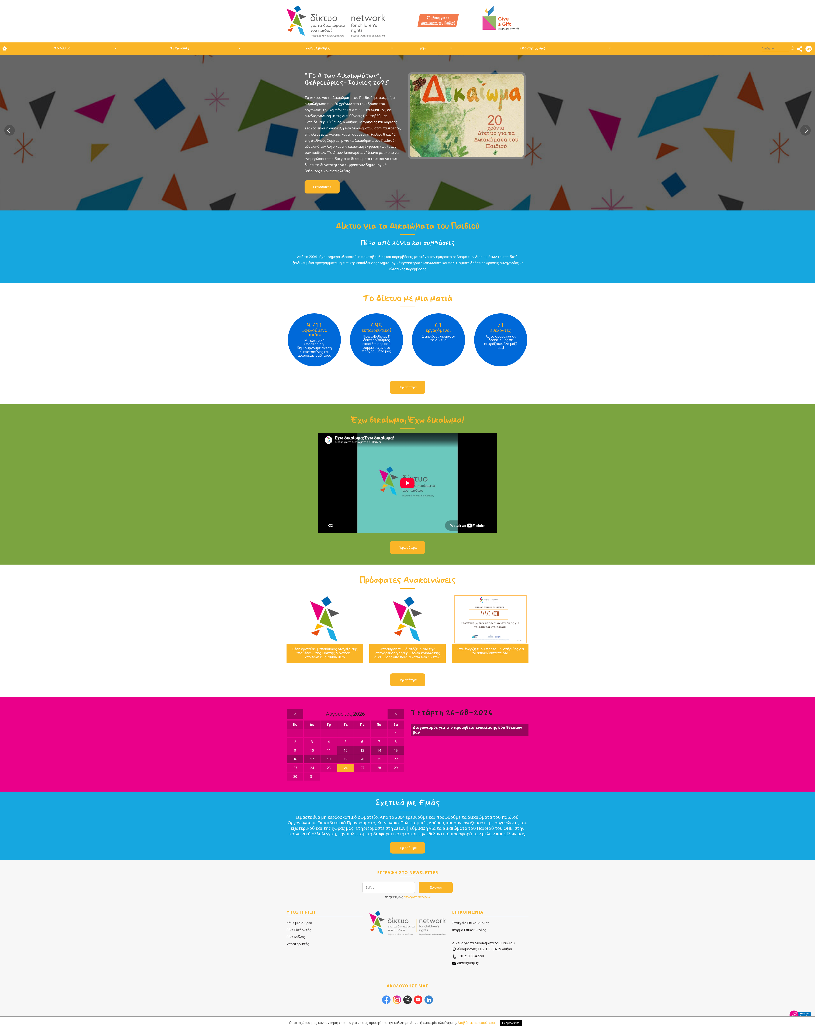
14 (379, 750)
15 (396, 750)
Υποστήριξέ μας (532, 48)
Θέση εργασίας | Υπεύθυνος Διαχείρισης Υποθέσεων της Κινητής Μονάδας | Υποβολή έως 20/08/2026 (325, 653)
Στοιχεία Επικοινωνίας (470, 923)
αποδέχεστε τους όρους (417, 897)
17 (312, 759)
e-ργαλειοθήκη (317, 48)
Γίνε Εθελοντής (299, 930)
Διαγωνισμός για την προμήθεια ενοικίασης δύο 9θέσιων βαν (467, 730)
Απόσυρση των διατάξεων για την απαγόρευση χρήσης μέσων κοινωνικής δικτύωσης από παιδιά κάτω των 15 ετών (407, 653)
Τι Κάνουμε (179, 48)
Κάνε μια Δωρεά (299, 923)
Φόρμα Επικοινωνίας (469, 930)
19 (345, 759)
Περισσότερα (325, 151)
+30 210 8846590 (470, 956)
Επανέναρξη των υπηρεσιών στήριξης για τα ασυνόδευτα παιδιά (490, 651)
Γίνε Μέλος (296, 937)
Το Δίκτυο (62, 48)
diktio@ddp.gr (467, 963)
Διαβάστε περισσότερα (476, 1022)
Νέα (423, 48)
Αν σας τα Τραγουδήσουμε (347, 75)
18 (329, 759)
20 (362, 759)
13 (362, 750)
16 (295, 759)
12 (345, 750)
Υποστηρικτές (298, 944)
